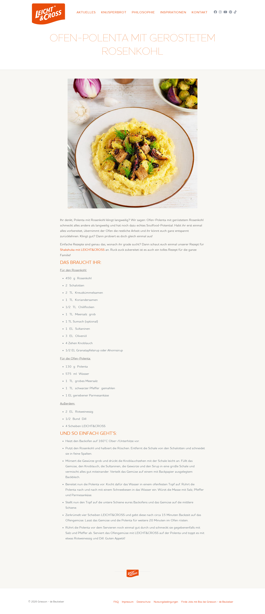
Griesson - (51, 601)
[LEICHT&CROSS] (48, 13)
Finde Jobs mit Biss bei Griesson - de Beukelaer (207, 602)
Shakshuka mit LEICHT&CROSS (82, 249)
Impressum (127, 602)
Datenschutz (144, 602)
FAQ (116, 602)
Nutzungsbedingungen (166, 602)
